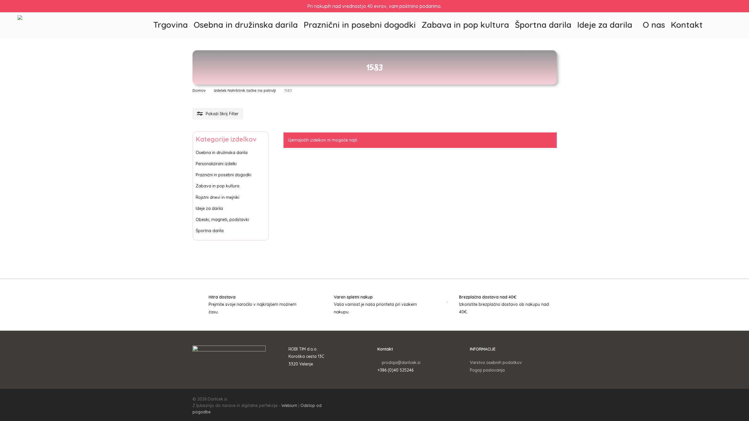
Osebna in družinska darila (222, 152)
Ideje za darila (209, 208)
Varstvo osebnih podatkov (496, 362)
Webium (289, 405)
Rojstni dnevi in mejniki (217, 197)
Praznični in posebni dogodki (223, 174)
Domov (199, 90)
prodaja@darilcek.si (401, 362)
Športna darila (210, 230)
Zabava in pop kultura (217, 186)
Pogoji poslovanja (487, 370)
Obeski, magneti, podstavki (222, 219)
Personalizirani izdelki (216, 163)
